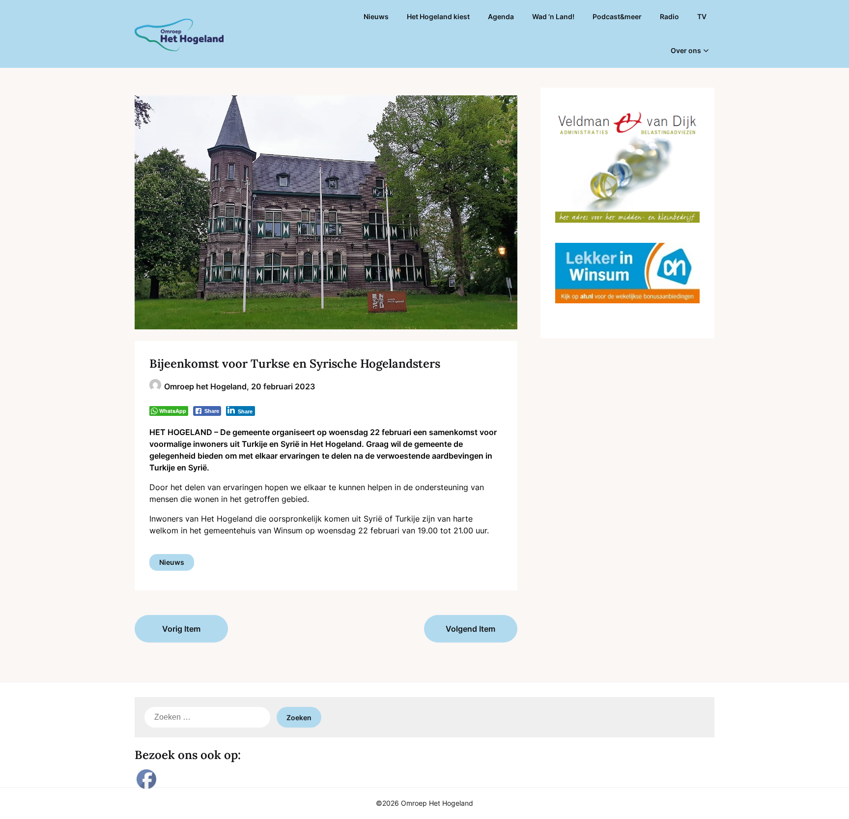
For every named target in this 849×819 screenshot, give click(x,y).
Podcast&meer (617, 16)
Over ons (686, 50)
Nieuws (376, 16)
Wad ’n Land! (553, 16)
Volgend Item (470, 629)
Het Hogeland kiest (438, 16)
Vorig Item (181, 629)
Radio (669, 16)
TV (702, 16)
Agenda (501, 16)
